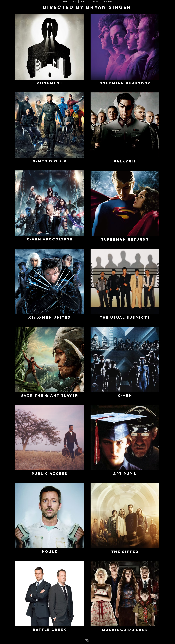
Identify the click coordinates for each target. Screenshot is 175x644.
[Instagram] (86, 641)
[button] (83, 1)
